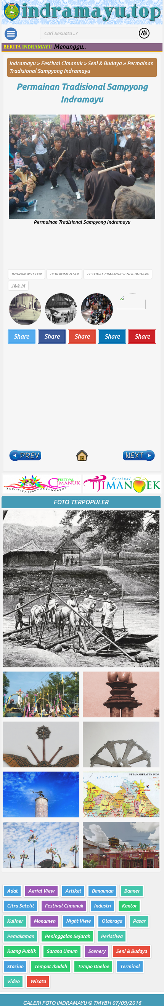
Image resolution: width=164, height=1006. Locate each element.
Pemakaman (20, 936)
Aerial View (41, 890)
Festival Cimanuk (104, 274)
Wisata (38, 981)
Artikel (73, 890)
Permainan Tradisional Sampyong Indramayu (82, 92)
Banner (132, 890)
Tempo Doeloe (93, 966)
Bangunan (102, 890)
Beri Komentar (64, 274)
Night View (78, 921)
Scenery (96, 951)
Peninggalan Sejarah (67, 936)
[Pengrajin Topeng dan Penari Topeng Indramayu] (97, 308)
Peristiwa (111, 936)
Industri (102, 905)
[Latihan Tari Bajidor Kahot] (61, 308)
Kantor (129, 905)
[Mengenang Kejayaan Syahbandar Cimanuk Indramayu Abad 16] (133, 308)
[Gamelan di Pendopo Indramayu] (25, 308)
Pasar (139, 921)
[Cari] (144, 33)
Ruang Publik (21, 951)
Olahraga (111, 921)
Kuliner (15, 921)
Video (13, 981)
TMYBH (102, 1003)
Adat (12, 890)
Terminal (130, 966)
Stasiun (15, 966)
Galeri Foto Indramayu (55, 1003)
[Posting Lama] (139, 455)
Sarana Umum (62, 951)
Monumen (44, 921)
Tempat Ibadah (50, 966)
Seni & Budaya (135, 274)
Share (21, 336)
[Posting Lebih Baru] (25, 455)
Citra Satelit (20, 905)
